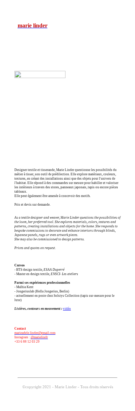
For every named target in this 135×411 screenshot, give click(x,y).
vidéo (67, 309)
